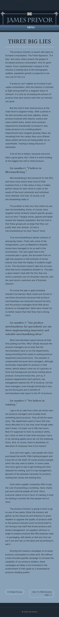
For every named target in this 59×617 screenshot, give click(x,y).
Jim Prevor (33, 612)
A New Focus (15, 592)
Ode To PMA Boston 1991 (42, 593)
